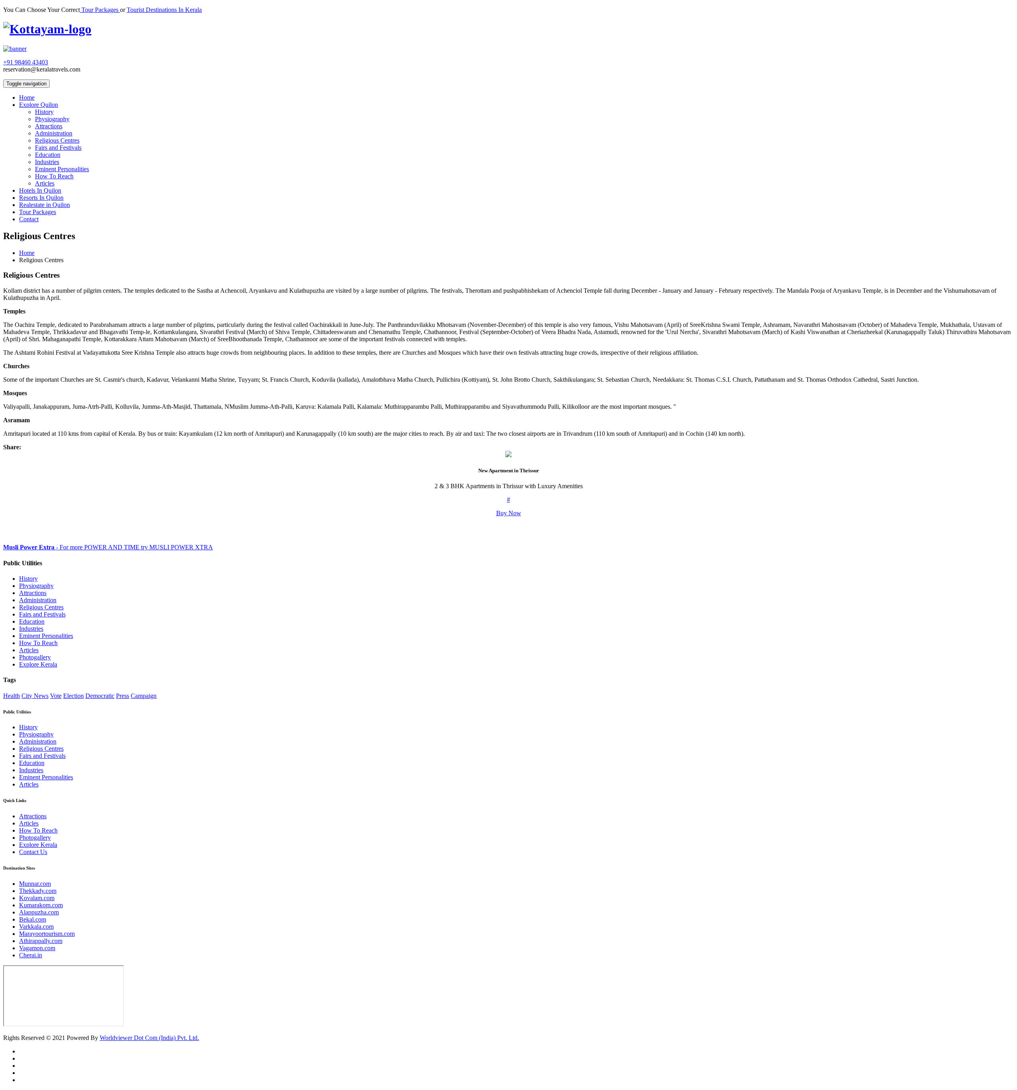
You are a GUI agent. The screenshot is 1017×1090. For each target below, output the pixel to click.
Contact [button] (29, 219)
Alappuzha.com (39, 912)
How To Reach (54, 176)
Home (27, 252)
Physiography (52, 119)
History (44, 111)
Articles (44, 183)
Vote (56, 695)
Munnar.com (35, 883)
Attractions (48, 126)
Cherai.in (30, 955)
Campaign (144, 695)
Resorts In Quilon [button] (41, 197)
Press (122, 695)
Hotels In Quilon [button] (40, 190)
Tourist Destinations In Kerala (164, 9)
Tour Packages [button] (37, 212)
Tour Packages (100, 9)
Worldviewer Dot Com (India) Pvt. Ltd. (149, 1037)
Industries (47, 161)
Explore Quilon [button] (38, 104)
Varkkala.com (36, 926)
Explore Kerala (38, 664)
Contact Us (33, 851)
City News (34, 695)
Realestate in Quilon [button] (44, 204)
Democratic (99, 695)
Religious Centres (57, 140)
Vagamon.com (37, 948)
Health (11, 695)
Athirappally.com (40, 940)
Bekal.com (32, 919)
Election (73, 695)
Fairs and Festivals (58, 147)
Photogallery (35, 657)
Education (47, 154)
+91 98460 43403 (25, 62)
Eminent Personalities (62, 169)
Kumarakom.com (41, 905)
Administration (53, 133)
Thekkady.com (37, 890)
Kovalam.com (36, 898)
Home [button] (27, 97)
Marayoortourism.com (47, 933)
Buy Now (508, 513)
